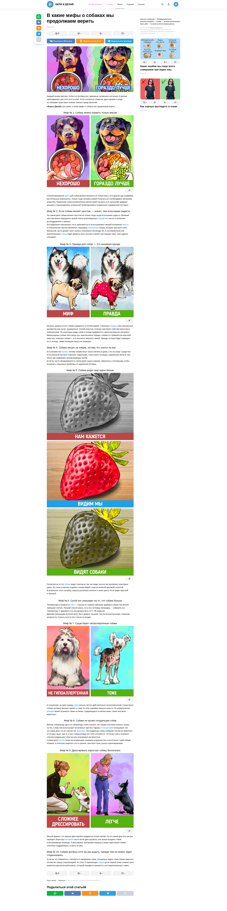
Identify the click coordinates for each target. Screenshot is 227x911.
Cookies (158, 21)
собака (64, 234)
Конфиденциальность (164, 19)
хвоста (125, 225)
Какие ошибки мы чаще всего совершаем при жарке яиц (157, 68)
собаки (67, 584)
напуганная (93, 228)
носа (72, 605)
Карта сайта (144, 24)
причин (65, 352)
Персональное (96, 4)
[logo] (60, 4)
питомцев (69, 839)
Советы (143, 73)
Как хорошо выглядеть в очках (158, 106)
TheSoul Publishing (156, 28)
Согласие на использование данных (162, 24)
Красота (143, 110)
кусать (62, 740)
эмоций (101, 218)
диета (67, 196)
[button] (145, 62)
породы (113, 326)
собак (76, 705)
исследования (106, 728)
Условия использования (172, 21)
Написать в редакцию (147, 19)
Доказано (81, 731)
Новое (110, 4)
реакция (50, 711)
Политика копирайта (147, 21)
